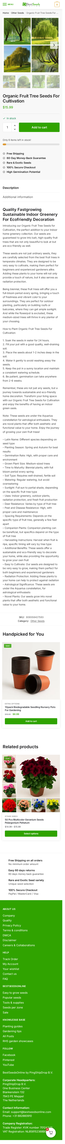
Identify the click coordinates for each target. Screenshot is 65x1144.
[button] (15, 125)
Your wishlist (11, 969)
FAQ (5, 979)
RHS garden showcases (18, 1041)
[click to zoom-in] (31, 45)
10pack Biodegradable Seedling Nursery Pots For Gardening (30, 709)
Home (6, 13)
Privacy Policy (12, 925)
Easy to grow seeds (15, 992)
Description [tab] (11, 188)
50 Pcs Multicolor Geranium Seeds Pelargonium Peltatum (24, 821)
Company (9, 915)
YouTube (8, 1064)
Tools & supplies (13, 1002)
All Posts (8, 1036)
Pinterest (8, 1060)
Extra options (12, 704)
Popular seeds (12, 997)
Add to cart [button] (31, 721)
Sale (5, 1012)
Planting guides (13, 1026)
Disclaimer (9, 940)
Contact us (10, 974)
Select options (31, 833)
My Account (10, 964)
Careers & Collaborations (19, 945)
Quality (7, 920)
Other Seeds (17, 13)
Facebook (9, 1055)
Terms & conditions (15, 930)
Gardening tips (12, 1031)
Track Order (10, 959)
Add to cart (39, 127)
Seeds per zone (13, 1007)
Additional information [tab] (18, 197)
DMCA (7, 935)
